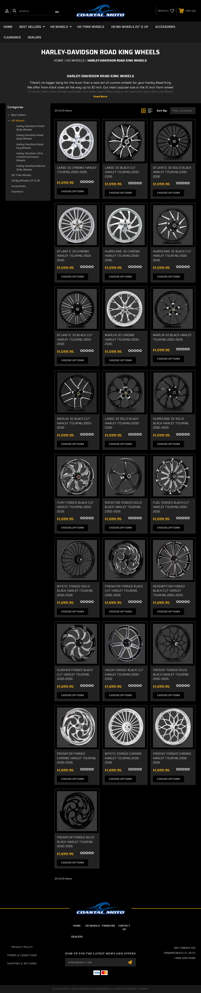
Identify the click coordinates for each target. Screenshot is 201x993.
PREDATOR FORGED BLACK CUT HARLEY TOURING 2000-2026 (124, 591)
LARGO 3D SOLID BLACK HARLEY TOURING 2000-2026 (122, 423)
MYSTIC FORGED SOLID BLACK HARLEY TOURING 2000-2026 (75, 591)
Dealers (34, 37)
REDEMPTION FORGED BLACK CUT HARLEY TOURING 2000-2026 (169, 591)
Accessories (165, 26)
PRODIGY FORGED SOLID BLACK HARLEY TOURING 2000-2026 (171, 674)
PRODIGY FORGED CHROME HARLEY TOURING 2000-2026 (172, 758)
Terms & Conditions (22, 955)
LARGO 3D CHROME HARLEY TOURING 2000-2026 (77, 170)
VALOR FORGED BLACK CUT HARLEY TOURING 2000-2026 (124, 674)
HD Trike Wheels (90, 26)
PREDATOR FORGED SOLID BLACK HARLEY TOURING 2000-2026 (75, 842)
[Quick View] (91, 127)
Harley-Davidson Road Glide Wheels (29, 137)
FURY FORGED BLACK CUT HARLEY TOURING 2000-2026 (75, 507)
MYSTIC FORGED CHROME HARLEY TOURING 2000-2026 (123, 758)
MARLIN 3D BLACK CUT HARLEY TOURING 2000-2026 (74, 423)
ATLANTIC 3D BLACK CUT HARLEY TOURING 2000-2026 (75, 339)
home (77, 926)
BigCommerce (102, 989)
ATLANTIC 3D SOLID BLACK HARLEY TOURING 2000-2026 (172, 172)
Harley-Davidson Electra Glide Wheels (30, 167)
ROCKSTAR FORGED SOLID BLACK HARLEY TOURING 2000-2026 (123, 507)
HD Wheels (59, 26)
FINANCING (108, 926)
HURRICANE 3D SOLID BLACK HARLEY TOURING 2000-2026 (171, 423)
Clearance (12, 37)
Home (8, 26)
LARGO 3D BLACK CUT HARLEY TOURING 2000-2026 (122, 172)
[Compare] (91, 146)
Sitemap (143, 989)
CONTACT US (124, 927)
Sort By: (162, 111)
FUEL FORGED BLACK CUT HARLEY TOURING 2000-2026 (171, 507)
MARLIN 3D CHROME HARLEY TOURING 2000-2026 (122, 339)
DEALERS (77, 937)
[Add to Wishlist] (91, 136)
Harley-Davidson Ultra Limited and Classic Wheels (29, 156)
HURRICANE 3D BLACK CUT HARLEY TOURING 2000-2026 (172, 256)
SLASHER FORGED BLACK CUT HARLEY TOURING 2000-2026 (75, 674)
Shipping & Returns (22, 963)
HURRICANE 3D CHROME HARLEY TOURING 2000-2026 (122, 256)
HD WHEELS (92, 926)
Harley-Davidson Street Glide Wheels (30, 128)
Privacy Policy (22, 947)
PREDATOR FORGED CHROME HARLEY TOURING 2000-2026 (76, 758)
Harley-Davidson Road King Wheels (29, 146)
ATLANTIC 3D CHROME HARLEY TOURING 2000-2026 (74, 256)
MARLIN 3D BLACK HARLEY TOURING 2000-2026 (172, 337)
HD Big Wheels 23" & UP (129, 26)
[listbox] (183, 110)
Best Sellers (30, 26)
